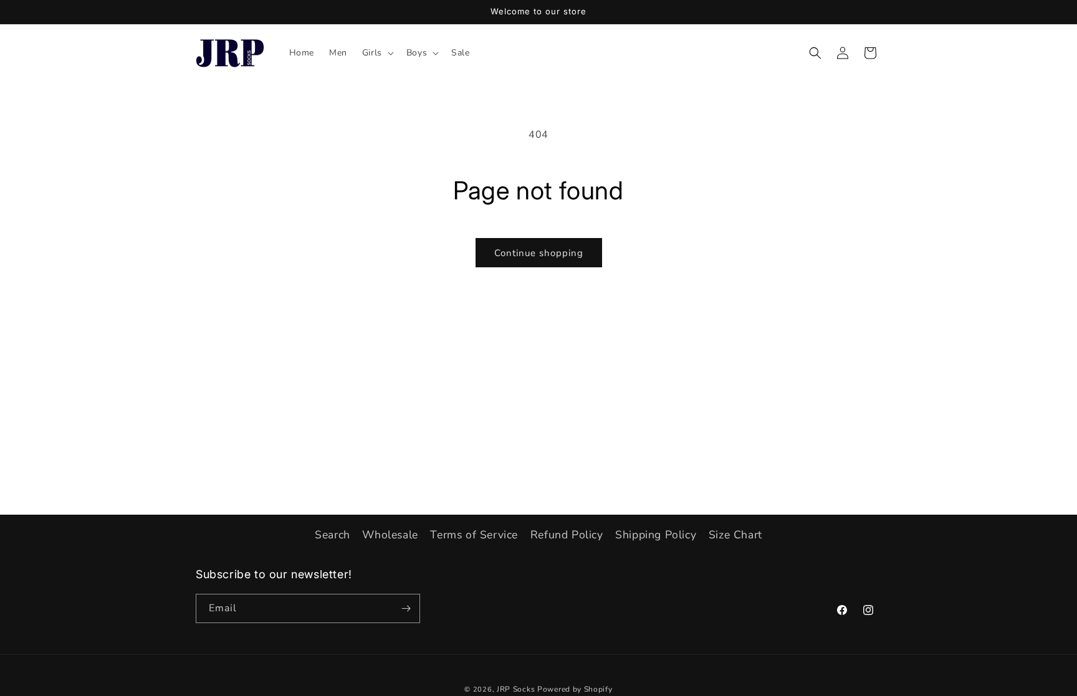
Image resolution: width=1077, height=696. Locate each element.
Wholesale (390, 534)
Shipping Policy (655, 534)
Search (332, 534)
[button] (377, 53)
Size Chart (735, 534)
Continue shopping (538, 253)
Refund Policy (566, 534)
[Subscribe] (405, 608)
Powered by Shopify (575, 689)
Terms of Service (474, 534)
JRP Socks (516, 689)
